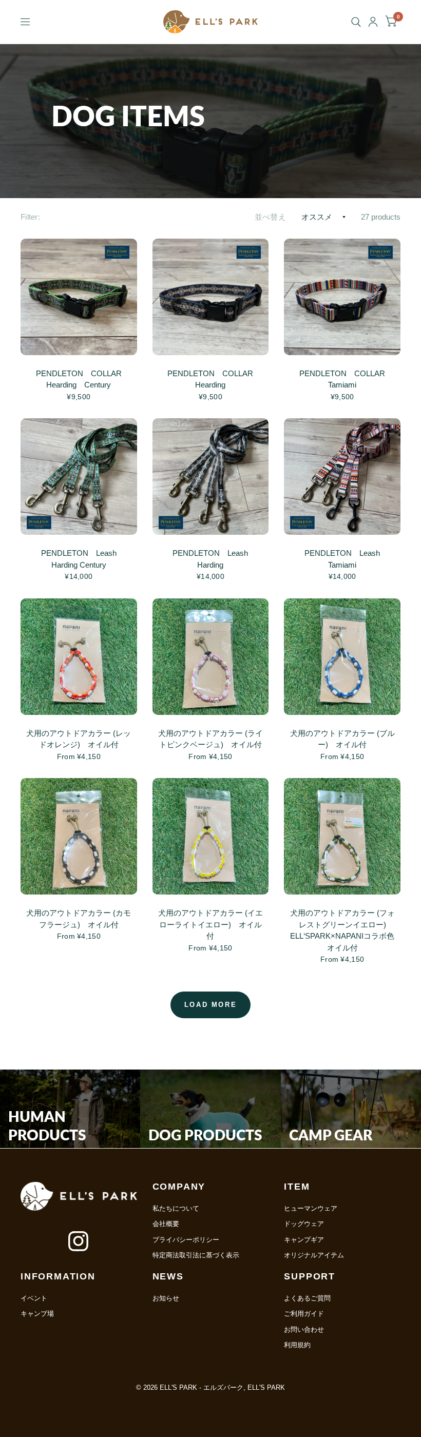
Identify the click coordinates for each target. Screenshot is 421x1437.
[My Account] (373, 22)
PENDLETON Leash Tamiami (346, 559)
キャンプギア (304, 1240)
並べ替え (270, 216)
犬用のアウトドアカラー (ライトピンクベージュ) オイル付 (210, 739)
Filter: (30, 216)
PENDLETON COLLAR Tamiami (346, 379)
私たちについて (175, 1208)
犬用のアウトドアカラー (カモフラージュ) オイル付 (78, 918)
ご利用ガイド (304, 1313)
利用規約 (297, 1345)
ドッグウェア (304, 1224)
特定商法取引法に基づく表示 (195, 1255)
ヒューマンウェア (310, 1208)
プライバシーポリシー (185, 1240)
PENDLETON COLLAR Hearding (214, 379)
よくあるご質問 (307, 1298)
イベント (34, 1298)
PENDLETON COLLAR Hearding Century (82, 379)
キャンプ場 (37, 1313)
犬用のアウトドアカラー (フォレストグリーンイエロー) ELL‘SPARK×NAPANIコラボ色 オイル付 (342, 930)
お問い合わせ (304, 1329)
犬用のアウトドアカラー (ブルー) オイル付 (342, 739)
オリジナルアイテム (314, 1255)
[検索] (356, 22)
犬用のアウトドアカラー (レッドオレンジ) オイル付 (78, 739)
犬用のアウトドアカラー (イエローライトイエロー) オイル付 (210, 924)
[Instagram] (78, 1241)
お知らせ (165, 1298)
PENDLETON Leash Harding (214, 559)
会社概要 (165, 1224)
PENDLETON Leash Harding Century (82, 559)
